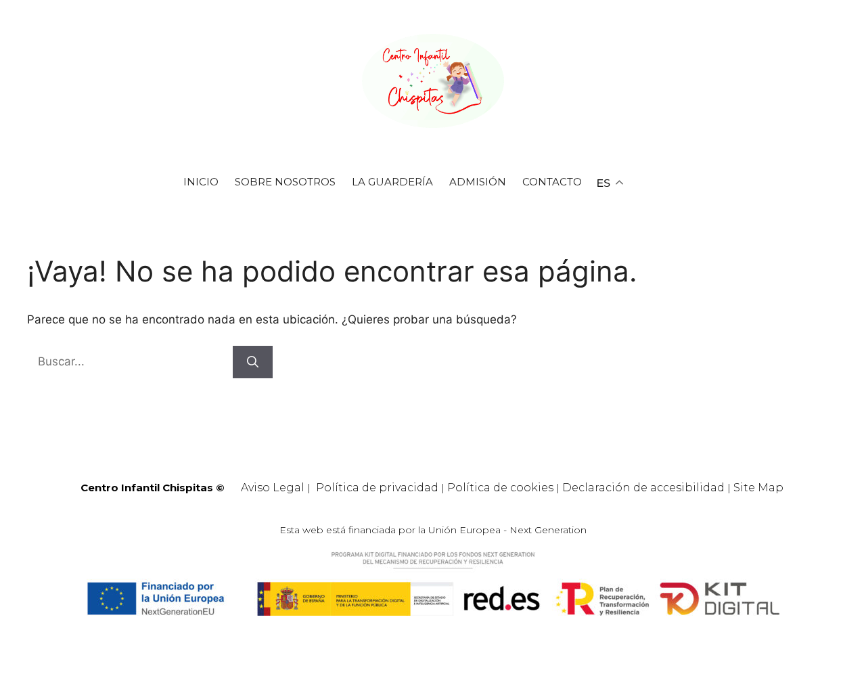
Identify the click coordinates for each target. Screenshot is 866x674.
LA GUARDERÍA (392, 181)
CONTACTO (552, 181)
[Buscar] (253, 362)
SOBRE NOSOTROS (285, 181)
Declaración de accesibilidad (643, 487)
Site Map (758, 487)
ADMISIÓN (477, 181)
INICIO (201, 181)
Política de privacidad (377, 487)
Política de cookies (500, 487)
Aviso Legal (272, 487)
